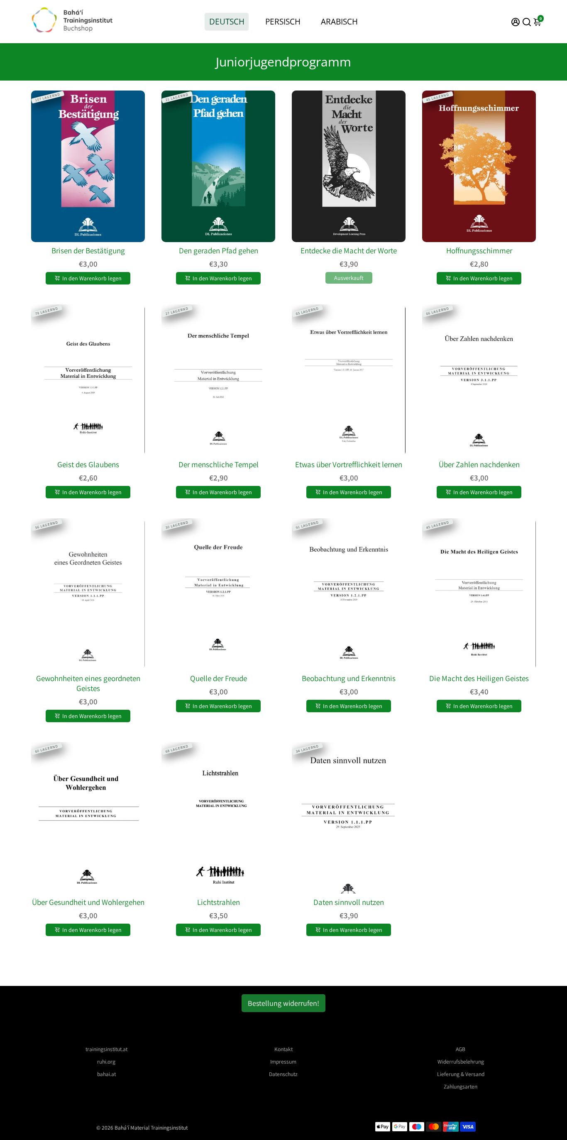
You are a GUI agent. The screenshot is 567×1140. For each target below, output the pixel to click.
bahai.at (106, 1074)
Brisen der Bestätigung (88, 250)
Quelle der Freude (218, 678)
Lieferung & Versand (460, 1074)
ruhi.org (106, 1061)
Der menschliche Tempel (218, 464)
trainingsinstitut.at (106, 1049)
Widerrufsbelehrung (460, 1061)
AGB (460, 1049)
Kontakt (283, 1049)
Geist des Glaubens (88, 464)
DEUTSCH (226, 21)
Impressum (283, 1061)
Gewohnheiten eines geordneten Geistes (88, 683)
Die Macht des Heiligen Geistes (479, 678)
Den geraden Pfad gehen (218, 250)
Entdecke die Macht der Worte (349, 250)
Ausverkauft (349, 278)
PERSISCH (283, 21)
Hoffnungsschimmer (479, 250)
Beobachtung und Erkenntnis (349, 678)
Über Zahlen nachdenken (479, 464)
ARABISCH (339, 21)
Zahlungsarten (460, 1086)
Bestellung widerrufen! (283, 1003)
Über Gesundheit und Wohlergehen (88, 902)
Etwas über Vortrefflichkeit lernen (348, 464)
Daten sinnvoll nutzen (348, 902)
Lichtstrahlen (218, 902)
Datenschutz (283, 1074)
